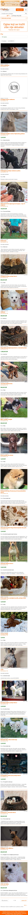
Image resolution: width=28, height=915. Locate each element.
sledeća (23, 900)
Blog (16, 912)
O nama (13, 912)
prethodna (5, 900)
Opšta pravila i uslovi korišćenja (14, 913)
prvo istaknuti (11, 40)
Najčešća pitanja (6, 912)
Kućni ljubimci (3, 66)
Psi (7, 66)
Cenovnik (24, 913)
